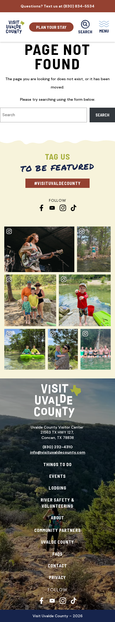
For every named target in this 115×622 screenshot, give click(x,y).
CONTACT (57, 565)
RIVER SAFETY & (57, 499)
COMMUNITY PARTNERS (57, 530)
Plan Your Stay (51, 27)
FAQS (57, 553)
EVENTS (57, 476)
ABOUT (57, 517)
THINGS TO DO (57, 464)
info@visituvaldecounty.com (57, 452)
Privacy (57, 577)
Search (102, 114)
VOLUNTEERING (57, 505)
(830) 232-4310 (58, 447)
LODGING (57, 487)
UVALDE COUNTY (57, 541)
